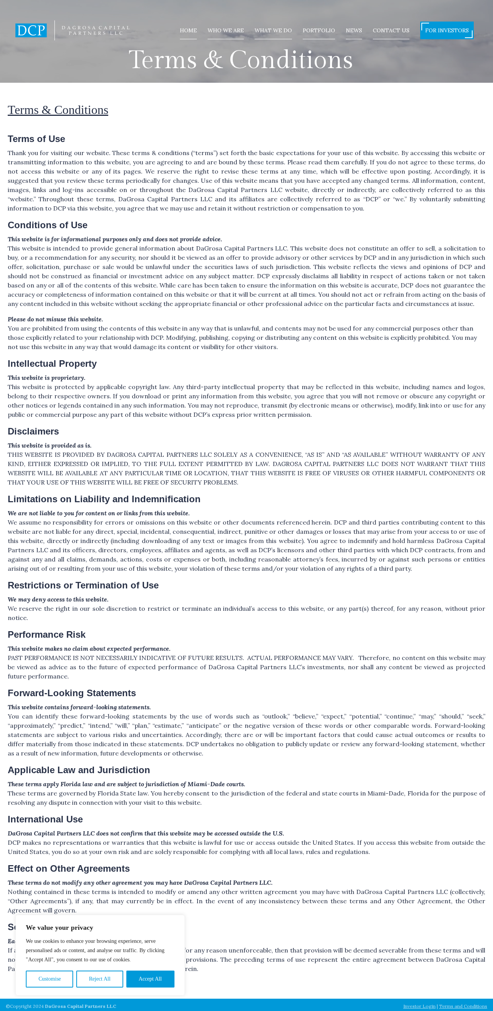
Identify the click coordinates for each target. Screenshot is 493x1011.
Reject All (100, 979)
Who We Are (226, 30)
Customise (50, 979)
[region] (100, 955)
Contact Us (391, 30)
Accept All (150, 979)
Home (188, 30)
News (354, 30)
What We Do (273, 30)
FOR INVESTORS (447, 30)
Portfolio (319, 30)
